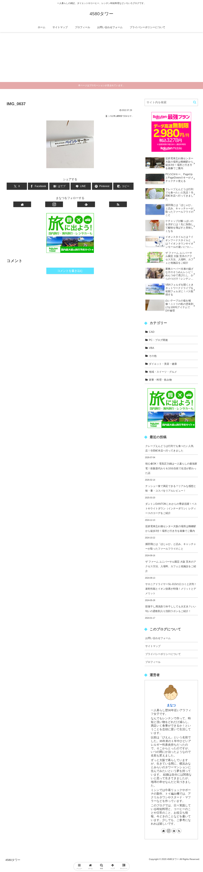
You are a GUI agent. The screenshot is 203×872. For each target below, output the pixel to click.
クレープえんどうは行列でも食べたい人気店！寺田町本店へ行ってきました (169, 448)
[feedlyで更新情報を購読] (86, 204)
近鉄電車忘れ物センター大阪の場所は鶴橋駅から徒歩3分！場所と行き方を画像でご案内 (170, 528)
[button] (123, 186)
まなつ (171, 705)
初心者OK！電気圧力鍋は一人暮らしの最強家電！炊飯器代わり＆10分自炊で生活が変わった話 (171, 468)
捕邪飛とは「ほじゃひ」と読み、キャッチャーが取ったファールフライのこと (170, 546)
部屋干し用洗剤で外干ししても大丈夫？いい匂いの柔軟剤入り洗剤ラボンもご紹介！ (170, 608)
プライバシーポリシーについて (163, 654)
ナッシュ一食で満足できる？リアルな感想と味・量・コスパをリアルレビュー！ (170, 488)
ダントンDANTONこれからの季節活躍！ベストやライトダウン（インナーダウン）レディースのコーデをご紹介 (171, 508)
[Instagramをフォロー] (54, 204)
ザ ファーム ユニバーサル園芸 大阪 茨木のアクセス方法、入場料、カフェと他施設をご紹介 (170, 566)
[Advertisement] (101, 58)
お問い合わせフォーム (158, 638)
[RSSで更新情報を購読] (118, 204)
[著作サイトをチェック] (22, 204)
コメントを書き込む (70, 270)
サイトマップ (152, 646)
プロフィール (152, 661)
